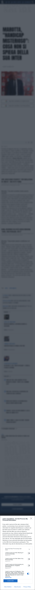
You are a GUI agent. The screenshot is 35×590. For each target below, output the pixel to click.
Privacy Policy (27, 586)
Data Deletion (8, 586)
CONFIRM (10, 580)
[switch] (28, 553)
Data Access (17, 586)
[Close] (31, 519)
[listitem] (17, 549)
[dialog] (17, 553)
